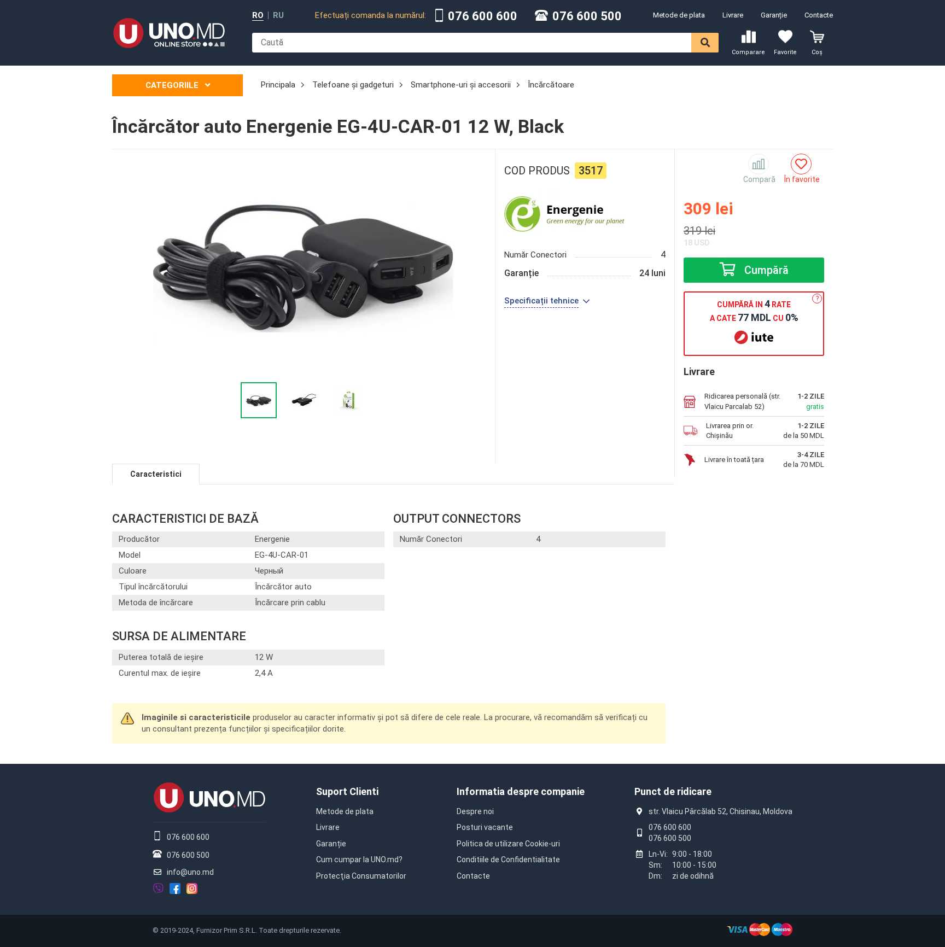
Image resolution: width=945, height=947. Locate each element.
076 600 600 (482, 16)
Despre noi (475, 811)
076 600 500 (587, 16)
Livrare (732, 15)
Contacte (818, 15)
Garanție (774, 15)
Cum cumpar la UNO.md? (359, 859)
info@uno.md (190, 872)
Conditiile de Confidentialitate (508, 859)
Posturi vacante (485, 827)
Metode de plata (679, 15)
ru (278, 15)
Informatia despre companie (521, 791)
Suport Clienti (347, 791)
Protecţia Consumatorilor (361, 876)
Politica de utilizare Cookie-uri (508, 843)
